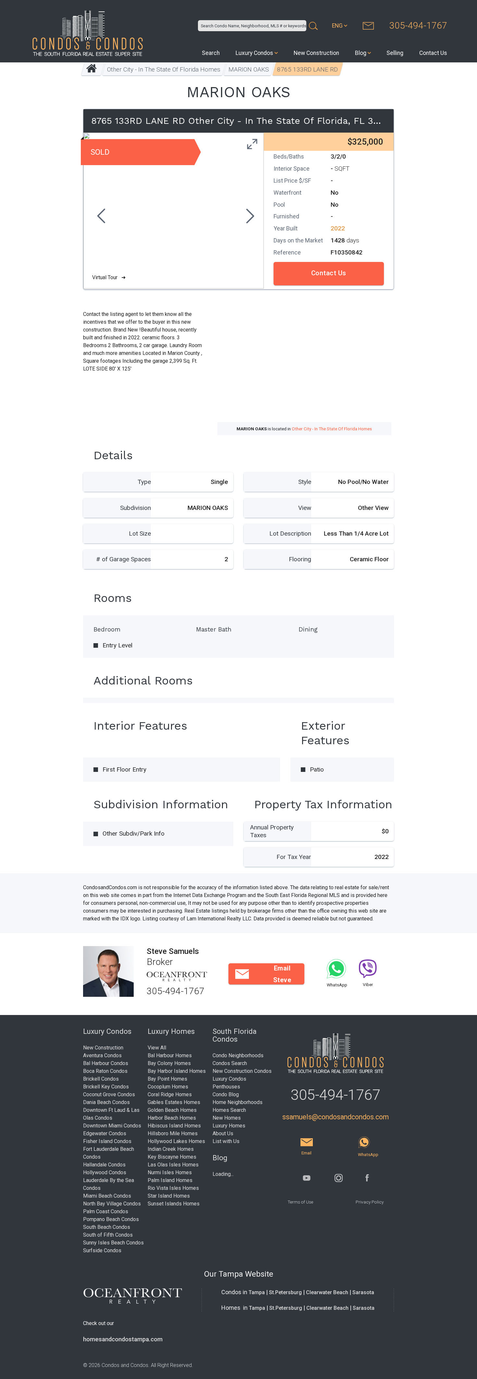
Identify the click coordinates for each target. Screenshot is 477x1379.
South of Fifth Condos (108, 1235)
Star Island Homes (169, 1196)
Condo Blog (226, 1094)
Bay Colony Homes (169, 1063)
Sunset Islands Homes (174, 1204)
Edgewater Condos (104, 1133)
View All (157, 1048)
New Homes (227, 1118)
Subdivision (135, 508)
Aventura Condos (102, 1055)
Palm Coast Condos (105, 1211)
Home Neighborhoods (238, 1102)
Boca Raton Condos (105, 1071)
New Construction (316, 53)
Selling (394, 53)
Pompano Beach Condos (111, 1219)
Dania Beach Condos (106, 1102)
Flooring (300, 559)
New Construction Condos (242, 1071)
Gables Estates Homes (174, 1102)
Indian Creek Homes (171, 1149)
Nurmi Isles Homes (170, 1172)
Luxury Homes (229, 1126)
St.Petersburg (285, 1292)
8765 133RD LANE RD (307, 69)
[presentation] (100, 217)
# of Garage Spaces (123, 559)
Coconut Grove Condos (109, 1094)
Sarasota (363, 1292)
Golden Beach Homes (172, 1110)
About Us (223, 1133)
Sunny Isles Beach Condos (113, 1243)
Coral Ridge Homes (170, 1094)
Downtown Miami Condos (112, 1126)
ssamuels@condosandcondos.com (335, 1117)
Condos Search (230, 1063)
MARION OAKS (249, 69)
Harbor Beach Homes (172, 1118)
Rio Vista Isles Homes (173, 1188)
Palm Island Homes (170, 1180)
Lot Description (290, 533)
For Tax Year (293, 857)
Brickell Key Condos (106, 1087)
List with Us (226, 1141)
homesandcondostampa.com (123, 1339)
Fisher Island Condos (107, 1141)
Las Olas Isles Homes (173, 1165)
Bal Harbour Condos (105, 1063)
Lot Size (140, 533)
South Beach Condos (106, 1227)
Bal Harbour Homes (170, 1055)
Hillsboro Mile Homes (173, 1133)
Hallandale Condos (104, 1165)
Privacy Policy (370, 1201)
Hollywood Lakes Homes (176, 1141)
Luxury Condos (254, 53)
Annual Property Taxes (272, 831)
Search (211, 53)
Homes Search (229, 1110)
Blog (360, 53)
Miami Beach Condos (107, 1196)
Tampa (257, 1292)
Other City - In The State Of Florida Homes (164, 69)
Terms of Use (300, 1201)
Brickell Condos (101, 1079)
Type (144, 482)
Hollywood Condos (104, 1172)
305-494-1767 (418, 25)
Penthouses (226, 1087)
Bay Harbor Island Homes (177, 1071)
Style (304, 482)
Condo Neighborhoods (238, 1055)
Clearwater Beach (327, 1292)
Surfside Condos (102, 1250)
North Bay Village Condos (112, 1204)
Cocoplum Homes (168, 1087)
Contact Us (433, 53)
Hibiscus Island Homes (174, 1126)
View (304, 508)
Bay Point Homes (167, 1079)
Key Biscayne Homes (172, 1157)
